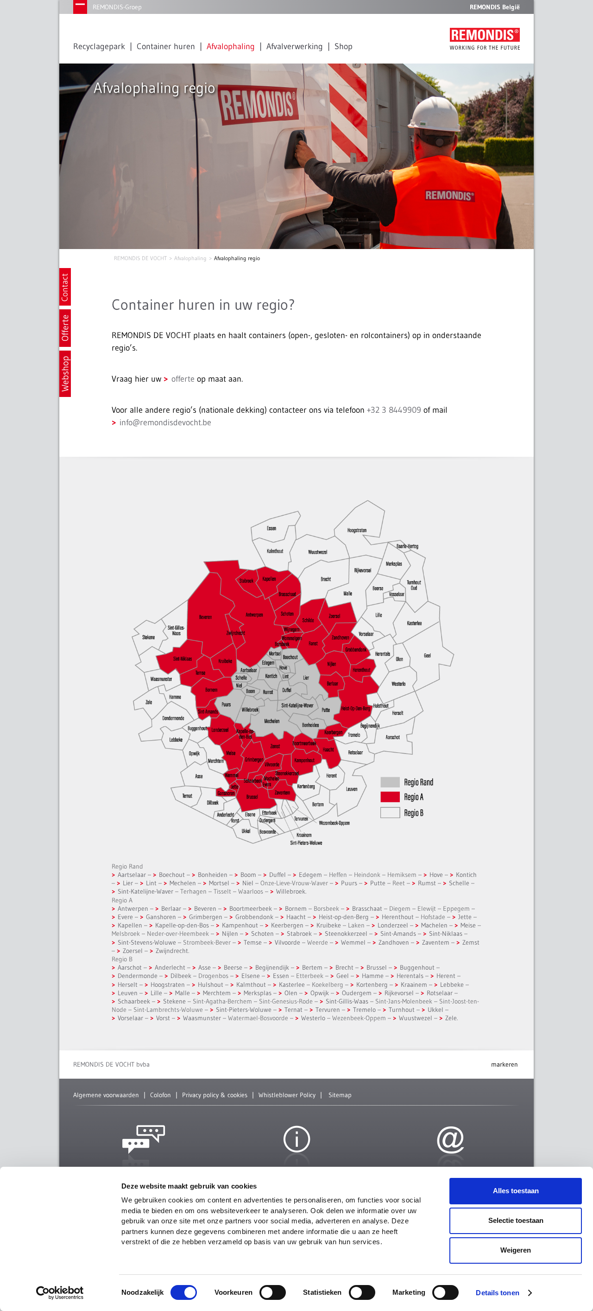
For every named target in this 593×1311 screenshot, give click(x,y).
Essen (281, 976)
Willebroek (290, 891)
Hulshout (210, 984)
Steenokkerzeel (346, 933)
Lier (129, 883)
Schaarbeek (134, 1001)
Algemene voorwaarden (106, 1095)
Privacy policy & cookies (214, 1095)
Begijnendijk (272, 967)
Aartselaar (132, 874)
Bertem (312, 967)
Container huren (166, 46)
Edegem (310, 874)
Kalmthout (251, 984)
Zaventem (435, 942)
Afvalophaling (231, 46)
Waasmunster (202, 1018)
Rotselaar (440, 993)
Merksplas (257, 993)
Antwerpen (133, 908)
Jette (465, 917)
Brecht (344, 967)
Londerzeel (393, 925)
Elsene (250, 976)
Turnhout (402, 1009)
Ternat (293, 1009)
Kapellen (130, 925)
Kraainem (414, 984)
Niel (247, 883)
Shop (343, 46)
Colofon (160, 1095)
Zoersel (133, 950)
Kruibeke (328, 925)
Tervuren (327, 1009)
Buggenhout (417, 967)
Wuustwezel (415, 1018)
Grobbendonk (254, 917)
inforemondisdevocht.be (165, 422)
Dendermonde (138, 976)
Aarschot (130, 967)
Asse (204, 967)
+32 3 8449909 (394, 410)
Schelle (459, 883)
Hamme (373, 976)
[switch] (272, 1292)
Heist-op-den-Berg (344, 917)
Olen (290, 993)
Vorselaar (130, 1018)
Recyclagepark (99, 46)
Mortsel (219, 883)
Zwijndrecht (172, 950)
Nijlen (230, 933)
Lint (151, 883)
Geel (342, 976)
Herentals (410, 976)
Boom (248, 874)
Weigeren (515, 1250)
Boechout (172, 874)
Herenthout (398, 917)
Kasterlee (292, 984)
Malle (182, 993)
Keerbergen (287, 925)
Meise (468, 925)
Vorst (163, 1018)
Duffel (277, 874)
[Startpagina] (485, 39)
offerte (183, 379)
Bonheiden (212, 874)
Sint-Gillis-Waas (347, 1001)
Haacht (296, 917)
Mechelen (183, 883)
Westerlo (313, 1018)
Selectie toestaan (515, 1220)
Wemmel (353, 942)
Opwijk (319, 993)
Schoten (262, 933)
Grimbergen (205, 917)
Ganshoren (161, 917)
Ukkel (435, 1009)
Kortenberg (372, 984)
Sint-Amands (398, 933)
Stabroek (299, 933)
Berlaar (171, 908)
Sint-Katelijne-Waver (145, 891)
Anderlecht (170, 967)
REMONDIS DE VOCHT (140, 258)
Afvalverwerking (294, 46)
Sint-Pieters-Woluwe (243, 1009)
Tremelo (364, 1009)
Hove (436, 874)
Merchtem (217, 993)
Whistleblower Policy (287, 1095)
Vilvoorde (287, 942)
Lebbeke (452, 984)
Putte (377, 883)
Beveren (205, 908)
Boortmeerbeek (250, 908)
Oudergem (357, 993)
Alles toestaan (516, 1191)
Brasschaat (367, 908)
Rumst (427, 883)
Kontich (466, 874)
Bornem (296, 908)
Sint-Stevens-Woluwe (147, 942)
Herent (445, 976)
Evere (125, 917)
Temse (253, 942)
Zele (451, 1018)
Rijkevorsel (399, 993)
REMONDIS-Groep (117, 7)
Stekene (174, 1001)
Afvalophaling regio (237, 258)
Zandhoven (394, 942)
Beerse (233, 967)
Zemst (470, 942)
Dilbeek (180, 976)
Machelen (434, 925)
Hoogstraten (168, 984)
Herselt (128, 984)
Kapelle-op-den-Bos (182, 925)
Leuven (128, 993)
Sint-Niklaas (445, 933)
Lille (156, 993)
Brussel (376, 967)
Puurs (349, 883)
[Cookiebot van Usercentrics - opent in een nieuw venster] (60, 1293)
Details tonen (497, 1293)
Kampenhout (240, 925)
